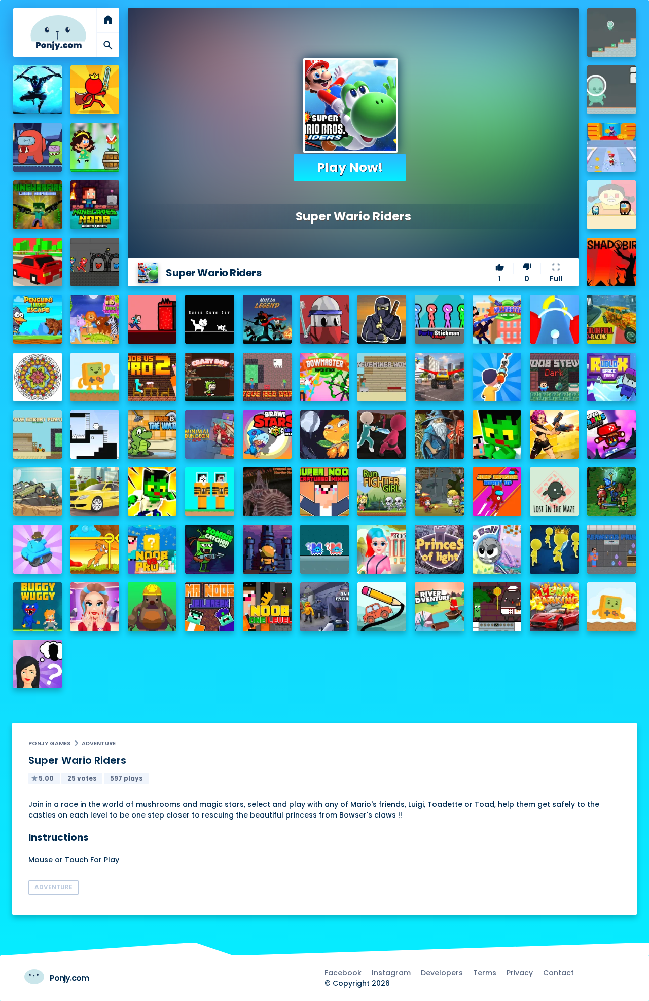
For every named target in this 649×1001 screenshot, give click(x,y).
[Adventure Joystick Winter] (611, 606)
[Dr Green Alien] (611, 32)
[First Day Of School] (381, 549)
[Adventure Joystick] (94, 377)
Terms (484, 973)
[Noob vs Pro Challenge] (497, 434)
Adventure (99, 743)
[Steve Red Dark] (267, 377)
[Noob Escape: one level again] (267, 606)
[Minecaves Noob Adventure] (94, 204)
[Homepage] (58, 32)
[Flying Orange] (324, 434)
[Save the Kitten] (94, 549)
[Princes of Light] (439, 549)
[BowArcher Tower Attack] (324, 377)
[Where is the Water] (152, 434)
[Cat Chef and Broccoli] (497, 606)
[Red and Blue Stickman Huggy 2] (94, 262)
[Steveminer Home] (381, 377)
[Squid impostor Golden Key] (611, 204)
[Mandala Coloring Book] (37, 377)
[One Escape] (324, 606)
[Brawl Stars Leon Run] (267, 434)
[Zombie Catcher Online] (209, 549)
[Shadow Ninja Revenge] (37, 89)
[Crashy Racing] (37, 262)
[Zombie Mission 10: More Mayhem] (439, 491)
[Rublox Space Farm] (611, 377)
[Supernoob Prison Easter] (611, 549)
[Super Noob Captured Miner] (324, 491)
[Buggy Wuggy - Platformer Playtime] (37, 606)
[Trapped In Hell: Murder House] (267, 491)
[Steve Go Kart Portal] (37, 434)
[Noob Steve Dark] (554, 377)
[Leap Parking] (554, 606)
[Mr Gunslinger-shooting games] (554, 434)
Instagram (391, 973)
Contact (558, 973)
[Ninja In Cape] (381, 319)
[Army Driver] (37, 491)
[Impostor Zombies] (37, 147)
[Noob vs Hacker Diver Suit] (209, 491)
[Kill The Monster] (611, 147)
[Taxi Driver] (94, 491)
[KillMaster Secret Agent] (497, 319)
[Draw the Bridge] (381, 606)
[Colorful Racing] (611, 319)
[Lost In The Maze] (554, 491)
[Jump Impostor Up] (497, 491)
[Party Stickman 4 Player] (439, 319)
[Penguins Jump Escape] (37, 319)
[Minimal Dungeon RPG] (209, 434)
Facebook (343, 973)
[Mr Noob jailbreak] (209, 606)
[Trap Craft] (152, 491)
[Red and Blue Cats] (324, 549)
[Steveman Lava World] (152, 319)
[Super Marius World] (611, 434)
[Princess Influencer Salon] (94, 606)
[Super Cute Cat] (209, 319)
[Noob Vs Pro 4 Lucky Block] (152, 549)
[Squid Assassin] (381, 434)
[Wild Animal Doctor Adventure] (94, 319)
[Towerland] (267, 549)
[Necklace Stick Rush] (497, 377)
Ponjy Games (49, 743)
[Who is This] (37, 664)
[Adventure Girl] (94, 147)
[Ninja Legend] (267, 319)
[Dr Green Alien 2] (611, 89)
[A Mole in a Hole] (152, 606)
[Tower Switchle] (554, 319)
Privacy (520, 973)
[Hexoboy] (94, 434)
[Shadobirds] (611, 262)
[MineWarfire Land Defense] (37, 204)
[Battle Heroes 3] (439, 434)
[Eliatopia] (611, 491)
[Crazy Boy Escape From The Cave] (209, 377)
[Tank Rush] (37, 549)
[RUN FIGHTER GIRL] (381, 491)
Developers (442, 973)
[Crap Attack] (324, 319)
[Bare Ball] (497, 549)
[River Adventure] (439, 606)
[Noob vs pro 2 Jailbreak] (152, 377)
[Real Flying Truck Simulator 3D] (439, 377)
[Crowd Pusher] (554, 549)
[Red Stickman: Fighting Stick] (94, 89)
